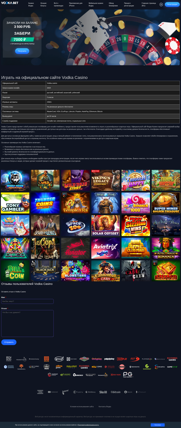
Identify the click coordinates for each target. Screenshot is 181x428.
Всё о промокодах (58, 4)
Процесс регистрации (129, 4)
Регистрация (172, 4)
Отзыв (4, 308)
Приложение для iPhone (75, 4)
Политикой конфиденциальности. (88, 425)
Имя (3, 297)
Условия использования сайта (82, 406)
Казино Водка (31, 4)
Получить (22, 51)
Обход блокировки (113, 4)
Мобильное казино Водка (96, 4)
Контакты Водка (105, 406)
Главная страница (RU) (149, 4)
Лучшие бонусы (43, 4)
